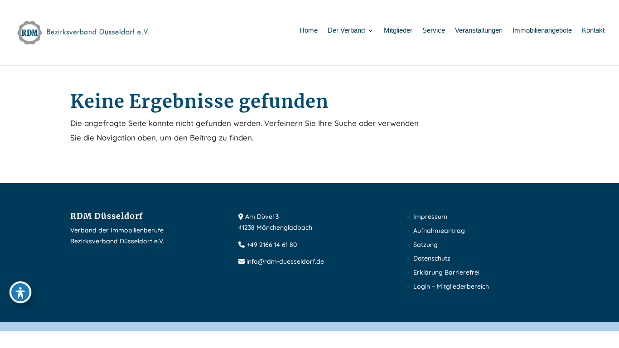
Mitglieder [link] (398, 30)
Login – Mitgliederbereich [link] (451, 286)
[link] (84, 32)
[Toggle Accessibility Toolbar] (20, 292)
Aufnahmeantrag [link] (439, 231)
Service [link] (433, 30)
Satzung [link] (425, 245)
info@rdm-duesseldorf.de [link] (285, 261)
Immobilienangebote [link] (542, 30)
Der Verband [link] (346, 30)
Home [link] (309, 30)
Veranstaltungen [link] (479, 30)
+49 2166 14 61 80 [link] (272, 245)
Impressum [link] (430, 217)
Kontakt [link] (593, 30)
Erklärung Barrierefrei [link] (446, 272)
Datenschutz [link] (431, 258)
